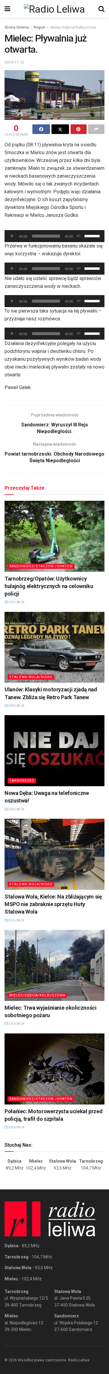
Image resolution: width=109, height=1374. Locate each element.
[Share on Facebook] (41, 129)
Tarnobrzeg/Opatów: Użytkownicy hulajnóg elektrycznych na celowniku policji (49, 586)
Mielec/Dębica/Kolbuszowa (73, 27)
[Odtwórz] (12, 236)
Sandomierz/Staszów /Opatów (41, 566)
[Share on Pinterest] (79, 129)
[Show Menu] (7, 9)
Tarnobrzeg (21, 781)
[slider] (92, 235)
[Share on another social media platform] (96, 129)
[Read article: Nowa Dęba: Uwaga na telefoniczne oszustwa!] (54, 750)
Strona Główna (17, 27)
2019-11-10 (14, 62)
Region (39, 27)
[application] (54, 236)
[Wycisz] (79, 236)
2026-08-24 (16, 602)
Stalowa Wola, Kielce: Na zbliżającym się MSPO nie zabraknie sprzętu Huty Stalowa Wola (53, 904)
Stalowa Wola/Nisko (30, 677)
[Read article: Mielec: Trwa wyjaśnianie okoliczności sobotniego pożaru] (54, 965)
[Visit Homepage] (54, 9)
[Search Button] (101, 9)
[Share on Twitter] (60, 129)
